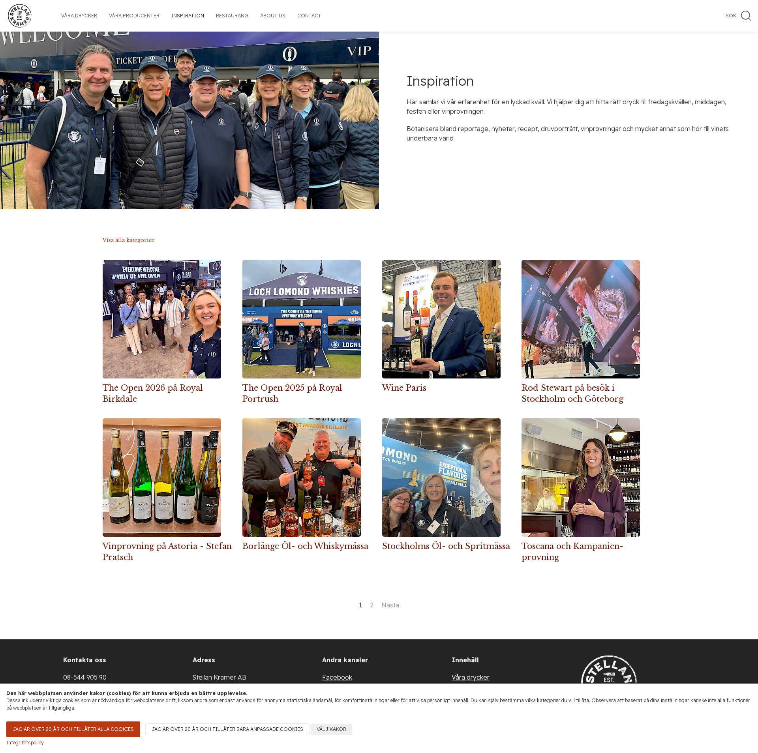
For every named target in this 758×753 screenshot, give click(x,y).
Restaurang (232, 16)
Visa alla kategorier (129, 240)
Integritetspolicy (25, 743)
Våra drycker (79, 16)
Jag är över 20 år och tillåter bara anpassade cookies (227, 729)
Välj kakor (331, 729)
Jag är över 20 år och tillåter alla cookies (73, 729)
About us (272, 16)
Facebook (337, 677)
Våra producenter (134, 16)
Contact (309, 16)
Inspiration (187, 16)
